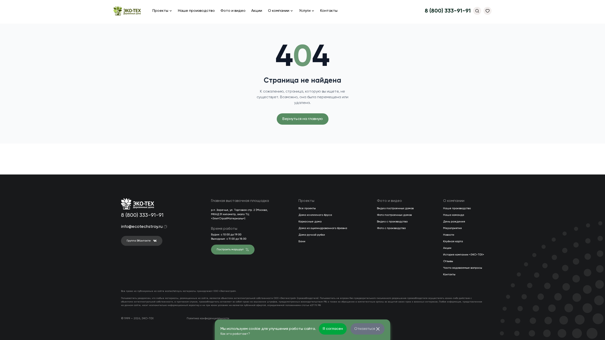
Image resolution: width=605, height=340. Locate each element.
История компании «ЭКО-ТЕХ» (463, 254)
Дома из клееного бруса (315, 215)
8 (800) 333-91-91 (448, 11)
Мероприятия (452, 228)
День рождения (454, 221)
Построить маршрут (230, 249)
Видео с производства (392, 221)
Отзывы (448, 261)
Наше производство (196, 11)
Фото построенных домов (394, 215)
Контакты (328, 11)
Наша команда (453, 215)
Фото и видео (233, 11)
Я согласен (333, 329)
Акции (256, 11)
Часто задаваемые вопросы (462, 268)
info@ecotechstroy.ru (138, 227)
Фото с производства (391, 228)
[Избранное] (488, 11)
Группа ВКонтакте (139, 240)
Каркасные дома (310, 221)
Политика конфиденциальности (208, 318)
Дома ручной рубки (311, 235)
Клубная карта (453, 241)
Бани (301, 241)
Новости (448, 235)
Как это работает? (235, 334)
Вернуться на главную (302, 119)
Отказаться (364, 329)
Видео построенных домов (395, 208)
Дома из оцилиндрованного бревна (322, 228)
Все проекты (307, 208)
